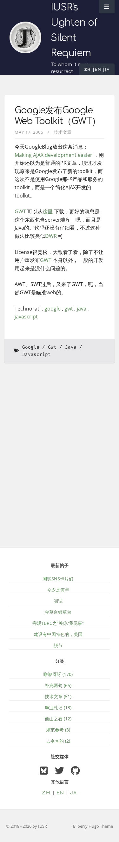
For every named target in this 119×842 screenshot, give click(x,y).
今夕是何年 (58, 590)
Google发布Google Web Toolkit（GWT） (57, 115)
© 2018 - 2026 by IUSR (26, 826)
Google (30, 347)
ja (107, 69)
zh (87, 69)
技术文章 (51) (58, 696)
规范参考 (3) (58, 730)
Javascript (36, 354)
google (52, 308)
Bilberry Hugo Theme (93, 826)
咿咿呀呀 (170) (58, 674)
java (81, 308)
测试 (58, 601)
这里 (48, 211)
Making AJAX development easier (53, 154)
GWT (20, 211)
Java (70, 347)
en (98, 69)
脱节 (58, 645)
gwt (68, 308)
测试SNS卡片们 (58, 579)
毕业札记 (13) (58, 708)
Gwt (52, 347)
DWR (51, 235)
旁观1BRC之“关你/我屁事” (58, 623)
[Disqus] (59, 459)
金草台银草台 (58, 612)
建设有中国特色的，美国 (58, 634)
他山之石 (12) (58, 719)
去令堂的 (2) (58, 741)
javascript (26, 316)
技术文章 (63, 132)
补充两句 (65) (58, 685)
